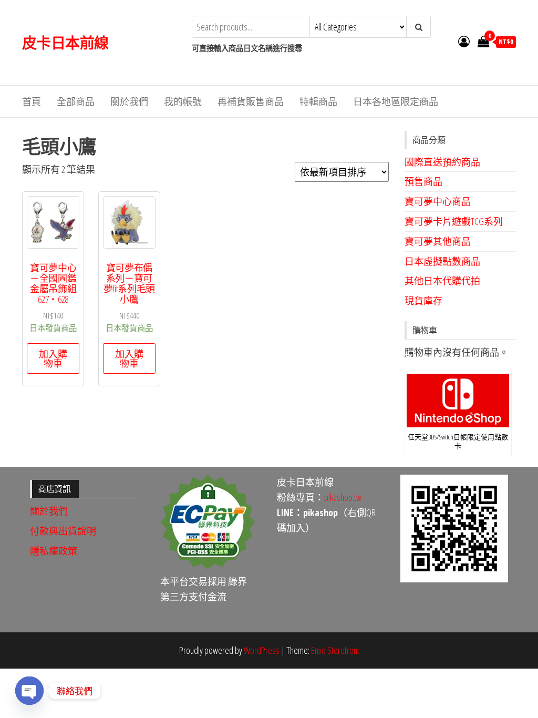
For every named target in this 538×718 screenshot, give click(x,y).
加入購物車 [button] (53, 358)
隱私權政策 (53, 551)
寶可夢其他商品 (438, 241)
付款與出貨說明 (63, 531)
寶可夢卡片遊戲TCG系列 (454, 221)
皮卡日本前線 (65, 43)
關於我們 (129, 101)
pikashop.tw (342, 497)
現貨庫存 (423, 300)
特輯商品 (318, 101)
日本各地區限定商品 (395, 101)
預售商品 (423, 181)
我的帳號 (183, 101)
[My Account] (464, 41)
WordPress (262, 650)
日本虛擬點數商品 (442, 261)
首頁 (31, 101)
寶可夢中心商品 (438, 201)
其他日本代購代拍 (442, 280)
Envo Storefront (335, 650)
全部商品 (76, 101)
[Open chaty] (29, 690)
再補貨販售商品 (251, 101)
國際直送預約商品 (442, 162)
